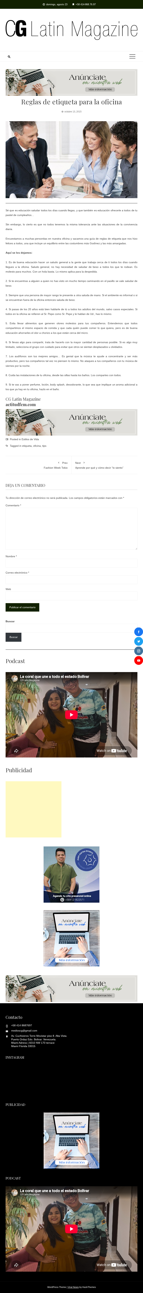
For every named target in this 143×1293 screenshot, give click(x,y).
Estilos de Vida (30, 439)
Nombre (11, 556)
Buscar (10, 621)
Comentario (13, 505)
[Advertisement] (33, 809)
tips (44, 445)
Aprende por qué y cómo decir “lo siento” (99, 465)
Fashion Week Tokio (56, 465)
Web (8, 589)
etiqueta (27, 445)
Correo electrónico (17, 572)
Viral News (73, 1287)
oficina (37, 445)
